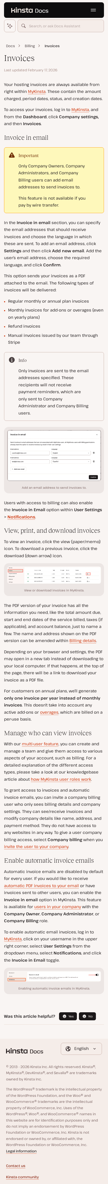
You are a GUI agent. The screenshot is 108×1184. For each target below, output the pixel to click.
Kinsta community (22, 1177)
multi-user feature (40, 743)
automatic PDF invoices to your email (41, 885)
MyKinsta (37, 91)
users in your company (57, 906)
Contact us (15, 1165)
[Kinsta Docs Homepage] (29, 10)
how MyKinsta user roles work (61, 779)
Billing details (82, 640)
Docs (10, 45)
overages (49, 712)
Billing (30, 45)
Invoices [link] (52, 45)
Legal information (21, 1151)
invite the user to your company (36, 846)
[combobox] (61, 26)
